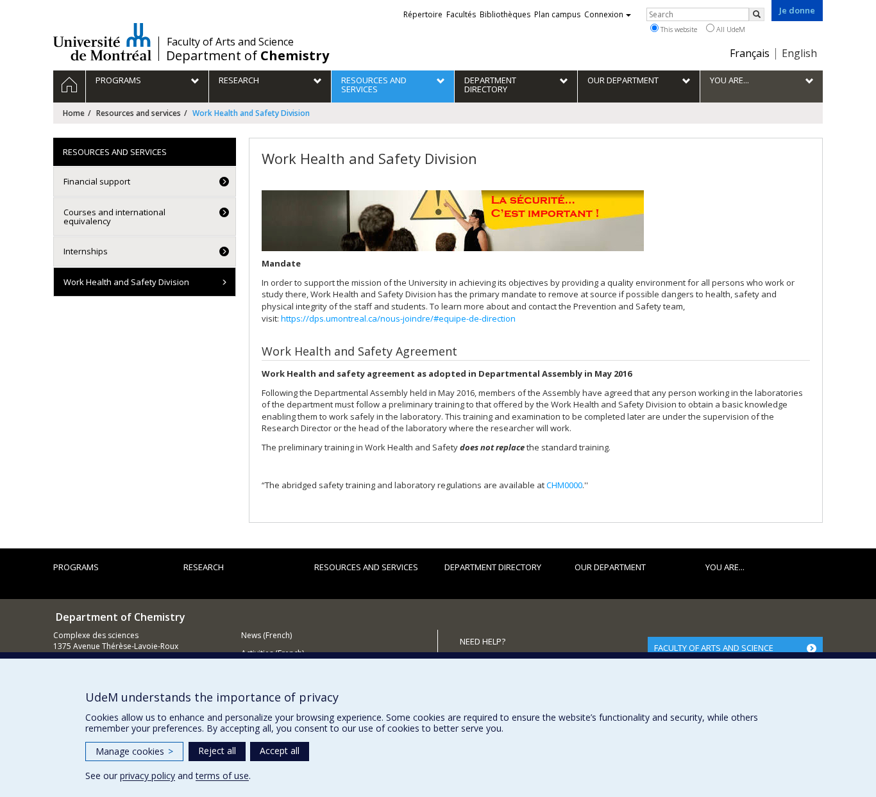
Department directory (492, 567)
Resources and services (138, 113)
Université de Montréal (102, 41)
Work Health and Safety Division (126, 282)
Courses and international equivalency (114, 216)
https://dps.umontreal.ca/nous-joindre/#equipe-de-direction (398, 318)
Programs (76, 567)
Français (750, 53)
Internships (85, 251)
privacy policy (147, 775)
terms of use (222, 775)
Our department (610, 567)
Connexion (603, 14)
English (799, 53)
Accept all (279, 750)
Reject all (217, 750)
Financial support (96, 181)
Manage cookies (134, 751)
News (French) (266, 635)
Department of (247, 55)
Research (203, 567)
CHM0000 (564, 485)
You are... (725, 567)
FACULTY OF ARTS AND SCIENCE (713, 647)
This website (678, 29)
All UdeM (729, 29)
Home (74, 113)
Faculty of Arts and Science (230, 42)
